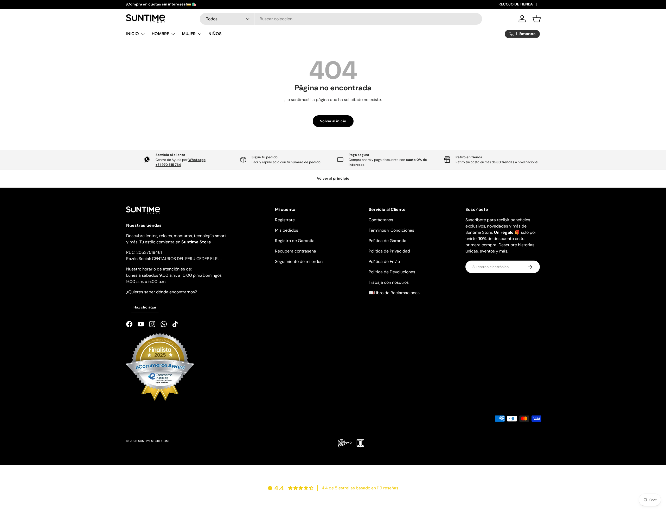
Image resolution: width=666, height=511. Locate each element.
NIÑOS (215, 33)
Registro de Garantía (295, 240)
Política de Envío (384, 261)
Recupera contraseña (295, 251)
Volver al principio (333, 178)
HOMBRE (160, 33)
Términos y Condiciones (391, 230)
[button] (536, 18)
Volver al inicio (333, 121)
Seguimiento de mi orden (299, 261)
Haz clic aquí (144, 307)
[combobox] (341, 19)
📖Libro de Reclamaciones (394, 292)
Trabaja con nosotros (389, 282)
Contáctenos (381, 220)
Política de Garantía (387, 240)
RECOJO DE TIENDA (515, 4)
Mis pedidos (286, 230)
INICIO (132, 33)
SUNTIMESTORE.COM (153, 441)
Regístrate (285, 220)
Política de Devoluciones (392, 272)
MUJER (189, 33)
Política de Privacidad (389, 251)
